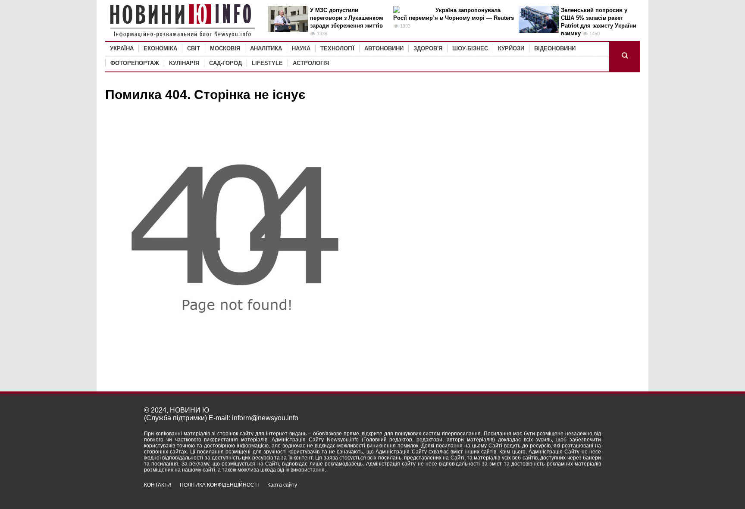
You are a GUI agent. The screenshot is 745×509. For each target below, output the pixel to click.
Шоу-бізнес (470, 48)
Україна (122, 48)
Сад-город (225, 63)
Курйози (511, 48)
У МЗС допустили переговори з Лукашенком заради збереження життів (346, 18)
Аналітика (266, 48)
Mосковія (225, 48)
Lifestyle (267, 63)
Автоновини (384, 48)
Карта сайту (282, 485)
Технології (337, 48)
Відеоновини (555, 48)
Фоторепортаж (134, 63)
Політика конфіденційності (219, 485)
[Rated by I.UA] (582, 492)
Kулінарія (184, 63)
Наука (301, 48)
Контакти (157, 485)
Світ (193, 48)
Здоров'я (427, 48)
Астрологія (311, 63)
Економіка (160, 48)
